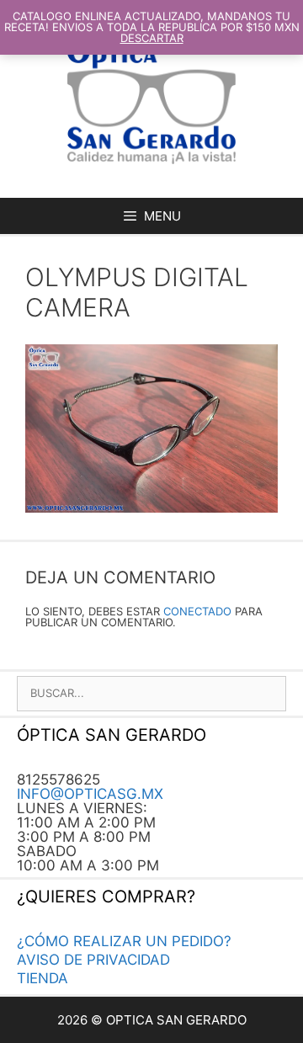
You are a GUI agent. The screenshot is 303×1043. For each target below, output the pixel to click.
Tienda (42, 978)
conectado (197, 611)
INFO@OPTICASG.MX (90, 793)
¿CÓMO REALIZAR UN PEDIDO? (124, 941)
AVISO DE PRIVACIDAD (93, 959)
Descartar (151, 38)
